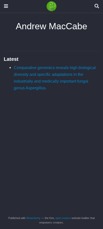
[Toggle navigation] (6, 6)
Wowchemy (33, 217)
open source (63, 217)
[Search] (96, 6)
